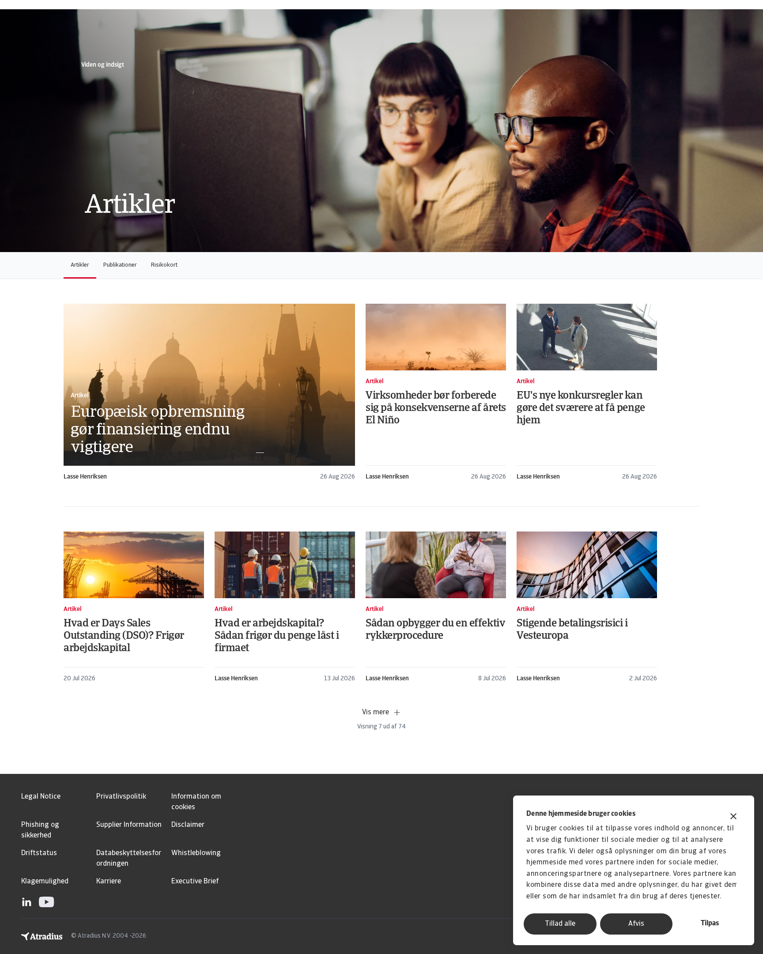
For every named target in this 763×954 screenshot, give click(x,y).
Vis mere (375, 712)
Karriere (108, 881)
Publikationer (120, 265)
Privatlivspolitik (121, 796)
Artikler (80, 265)
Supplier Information (129, 825)
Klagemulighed (44, 881)
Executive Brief (195, 881)
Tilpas (710, 923)
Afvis (636, 924)
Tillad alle (560, 924)
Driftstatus (39, 853)
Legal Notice (40, 796)
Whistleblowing (196, 853)
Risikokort (164, 265)
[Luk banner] (733, 817)
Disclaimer (187, 825)
